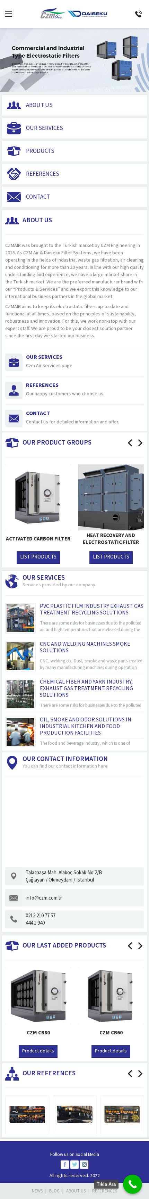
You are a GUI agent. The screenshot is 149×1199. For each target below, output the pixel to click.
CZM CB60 (111, 1032)
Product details (38, 1051)
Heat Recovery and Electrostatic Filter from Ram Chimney (111, 542)
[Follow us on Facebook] (65, 1164)
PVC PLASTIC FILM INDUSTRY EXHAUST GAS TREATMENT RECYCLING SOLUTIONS (91, 609)
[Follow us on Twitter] (74, 1164)
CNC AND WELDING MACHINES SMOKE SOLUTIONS (85, 647)
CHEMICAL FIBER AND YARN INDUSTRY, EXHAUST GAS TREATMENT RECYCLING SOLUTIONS (86, 688)
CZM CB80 (38, 1032)
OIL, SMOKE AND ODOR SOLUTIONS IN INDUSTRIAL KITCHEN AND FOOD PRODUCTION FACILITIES (85, 726)
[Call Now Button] (132, 1184)
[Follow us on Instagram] (84, 1164)
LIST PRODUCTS (38, 557)
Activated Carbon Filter (38, 539)
